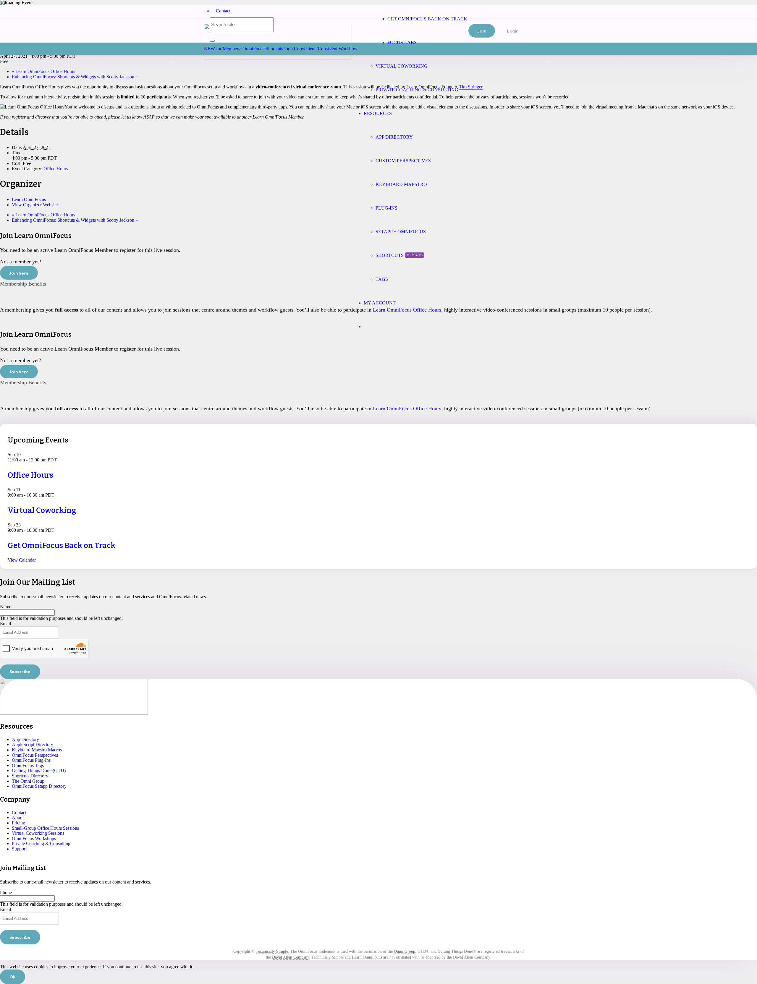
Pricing (18, 822)
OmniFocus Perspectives (35, 755)
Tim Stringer (471, 86)
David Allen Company (290, 957)
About (18, 817)
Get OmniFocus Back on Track (61, 545)
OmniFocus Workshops (34, 838)
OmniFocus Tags (28, 765)
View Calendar (22, 559)
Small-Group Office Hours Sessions (45, 828)
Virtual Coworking (42, 510)
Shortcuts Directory (30, 775)
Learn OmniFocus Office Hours (43, 71)
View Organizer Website (35, 204)
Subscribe (20, 671)
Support (19, 848)
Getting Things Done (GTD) (39, 770)
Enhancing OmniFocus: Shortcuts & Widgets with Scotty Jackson (75, 76)
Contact (223, 10)
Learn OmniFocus (29, 199)
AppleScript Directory (32, 744)
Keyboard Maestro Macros (37, 749)
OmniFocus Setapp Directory (39, 786)
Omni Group (404, 951)
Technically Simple (272, 951)
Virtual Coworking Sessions (38, 833)
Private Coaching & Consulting (41, 843)
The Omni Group (28, 781)
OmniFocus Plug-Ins (31, 760)
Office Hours (55, 168)
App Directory (25, 739)
